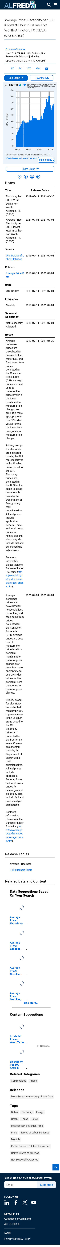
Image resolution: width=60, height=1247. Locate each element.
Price (14, 1132)
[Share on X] (19, 177)
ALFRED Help (12, 1223)
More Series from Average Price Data (32, 1096)
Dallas (14, 1112)
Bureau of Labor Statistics (34, 1132)
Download (41, 78)
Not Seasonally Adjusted (24, 1159)
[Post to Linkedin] (38, 177)
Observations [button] (14, 49)
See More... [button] (31, 1002)
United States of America (25, 1152)
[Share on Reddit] (32, 177)
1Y (12, 68)
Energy (40, 1112)
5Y (20, 68)
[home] (20, 4)
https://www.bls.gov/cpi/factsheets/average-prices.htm (15, 579)
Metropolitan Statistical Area (27, 1125)
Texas (24, 1118)
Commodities (18, 1080)
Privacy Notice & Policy (17, 1238)
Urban (14, 1118)
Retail (35, 1118)
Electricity (27, 1112)
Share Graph (29, 168)
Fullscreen (45, 159)
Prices (33, 1080)
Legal (7, 1232)
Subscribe (46, 1184)
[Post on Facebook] (26, 177)
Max (38, 68)
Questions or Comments (18, 1218)
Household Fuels (22, 869)
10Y (28, 68)
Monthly (15, 1139)
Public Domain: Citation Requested (30, 1146)
